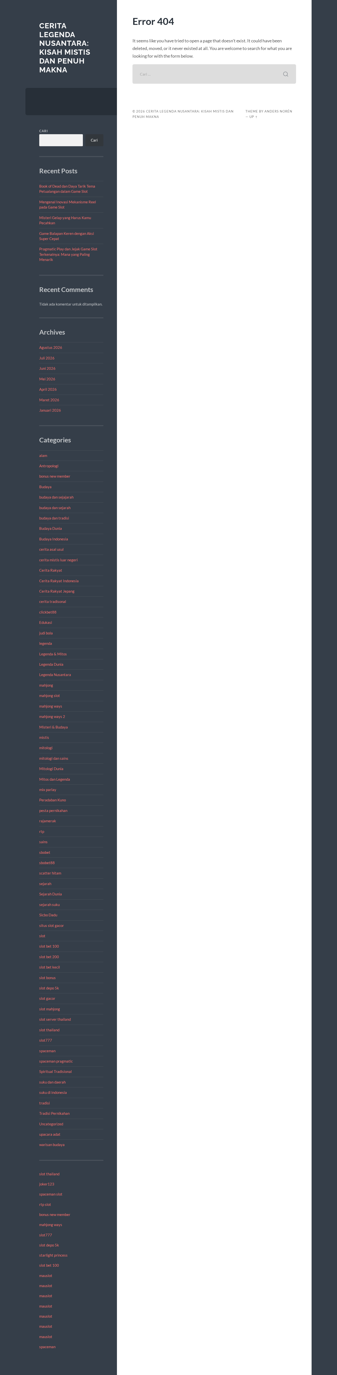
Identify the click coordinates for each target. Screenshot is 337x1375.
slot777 (45, 1040)
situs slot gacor (51, 925)
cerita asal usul (51, 549)
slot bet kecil (49, 967)
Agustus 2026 (50, 347)
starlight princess (53, 1255)
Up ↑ (253, 117)
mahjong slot (49, 695)
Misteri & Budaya (53, 727)
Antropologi (48, 466)
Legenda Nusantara (55, 674)
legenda (45, 643)
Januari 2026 (50, 410)
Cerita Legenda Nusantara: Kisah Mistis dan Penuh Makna (64, 47)
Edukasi (45, 622)
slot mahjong (49, 1009)
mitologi (46, 747)
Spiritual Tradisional (55, 1071)
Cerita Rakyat (50, 570)
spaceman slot (50, 1194)
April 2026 (48, 389)
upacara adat (49, 1134)
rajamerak (47, 821)
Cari (43, 131)
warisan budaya (52, 1144)
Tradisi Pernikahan (54, 1113)
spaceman (47, 1051)
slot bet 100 (49, 946)
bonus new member (54, 476)
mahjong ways (50, 706)
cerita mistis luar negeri (58, 560)
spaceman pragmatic (56, 1061)
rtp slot (45, 1204)
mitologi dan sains (53, 758)
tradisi (44, 1103)
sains (43, 842)
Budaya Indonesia (53, 539)
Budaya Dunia (50, 528)
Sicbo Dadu (48, 915)
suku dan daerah (52, 1082)
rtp (41, 831)
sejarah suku (49, 904)
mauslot (45, 1275)
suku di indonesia (53, 1092)
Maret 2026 (49, 400)
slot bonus (47, 977)
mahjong (46, 685)
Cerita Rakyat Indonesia (59, 581)
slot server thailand (55, 1019)
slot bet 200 (49, 956)
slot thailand (49, 1030)
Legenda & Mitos (53, 654)
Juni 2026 (47, 368)
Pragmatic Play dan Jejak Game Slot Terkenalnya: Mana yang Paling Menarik (68, 254)
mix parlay (47, 789)
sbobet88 (47, 862)
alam (43, 455)
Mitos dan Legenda (54, 779)
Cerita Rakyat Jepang (57, 591)
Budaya (45, 487)
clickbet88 (47, 612)
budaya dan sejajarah (56, 497)
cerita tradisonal (52, 601)
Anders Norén (278, 111)
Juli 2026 (47, 358)
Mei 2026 (47, 379)
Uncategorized (51, 1124)
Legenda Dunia (51, 664)
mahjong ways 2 (52, 716)
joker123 (46, 1184)
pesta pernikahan (53, 810)
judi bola (46, 633)
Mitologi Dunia (51, 768)
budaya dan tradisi (54, 518)
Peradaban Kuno (52, 800)
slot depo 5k (49, 988)
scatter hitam (50, 873)
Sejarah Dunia (50, 894)
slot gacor (47, 998)
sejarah (45, 883)
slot (42, 936)
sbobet (44, 852)
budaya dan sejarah (55, 507)
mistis (44, 737)
